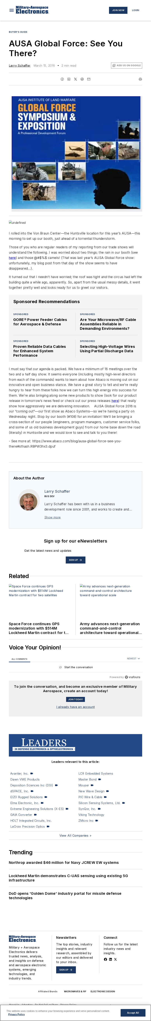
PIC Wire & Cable (90, 797)
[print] (140, 79)
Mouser (83, 785)
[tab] (19, 659)
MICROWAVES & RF (75, 991)
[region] (75, 668)
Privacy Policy (16, 1014)
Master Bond (87, 779)
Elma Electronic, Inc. (24, 803)
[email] (89, 79)
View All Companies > (75, 835)
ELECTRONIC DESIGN (103, 991)
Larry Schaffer (20, 65)
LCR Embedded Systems (95, 773)
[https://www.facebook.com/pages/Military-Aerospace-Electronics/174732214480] (105, 959)
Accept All (133, 1012)
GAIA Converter (21, 815)
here (12, 258)
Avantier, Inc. (19, 773)
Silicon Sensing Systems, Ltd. (99, 803)
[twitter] (75, 79)
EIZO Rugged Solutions (26, 797)
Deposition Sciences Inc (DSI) (31, 785)
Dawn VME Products (25, 779)
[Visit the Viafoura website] (132, 677)
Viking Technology (91, 815)
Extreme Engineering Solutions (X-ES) (37, 809)
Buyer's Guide (18, 32)
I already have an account (75, 707)
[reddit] (82, 79)
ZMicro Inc (86, 820)
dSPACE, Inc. (19, 791)
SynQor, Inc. (87, 809)
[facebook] (62, 79)
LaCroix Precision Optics (27, 826)
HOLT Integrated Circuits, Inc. (31, 820)
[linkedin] (69, 79)
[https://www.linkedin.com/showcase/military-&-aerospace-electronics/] (110, 959)
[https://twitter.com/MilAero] (115, 959)
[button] (11, 10)
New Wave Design (91, 791)
